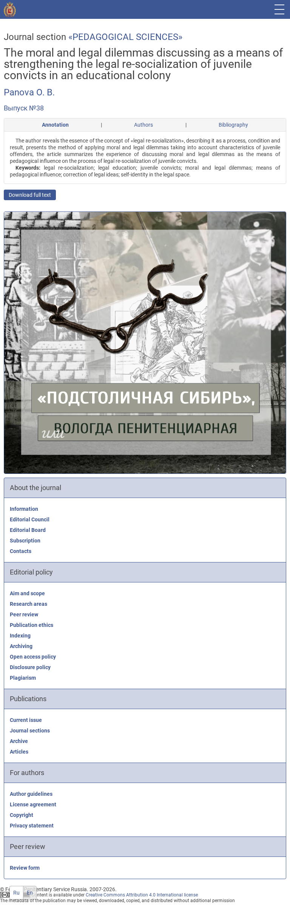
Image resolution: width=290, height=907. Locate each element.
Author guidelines (31, 794)
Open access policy (33, 657)
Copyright (21, 815)
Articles (19, 752)
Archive (19, 741)
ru (16, 893)
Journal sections (30, 731)
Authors (143, 125)
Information (24, 509)
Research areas (28, 604)
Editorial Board (28, 530)
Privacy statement (32, 826)
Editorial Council (29, 519)
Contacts (20, 551)
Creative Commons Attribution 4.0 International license (142, 895)
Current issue (26, 720)
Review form (25, 868)
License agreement (33, 804)
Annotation (55, 125)
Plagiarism (23, 678)
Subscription (25, 541)
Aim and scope (27, 593)
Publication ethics (31, 625)
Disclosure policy (30, 667)
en (30, 893)
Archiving (21, 646)
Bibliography (233, 125)
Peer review (24, 614)
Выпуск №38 (24, 108)
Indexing (20, 636)
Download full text (30, 195)
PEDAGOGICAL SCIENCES (125, 37)
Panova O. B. (29, 92)
